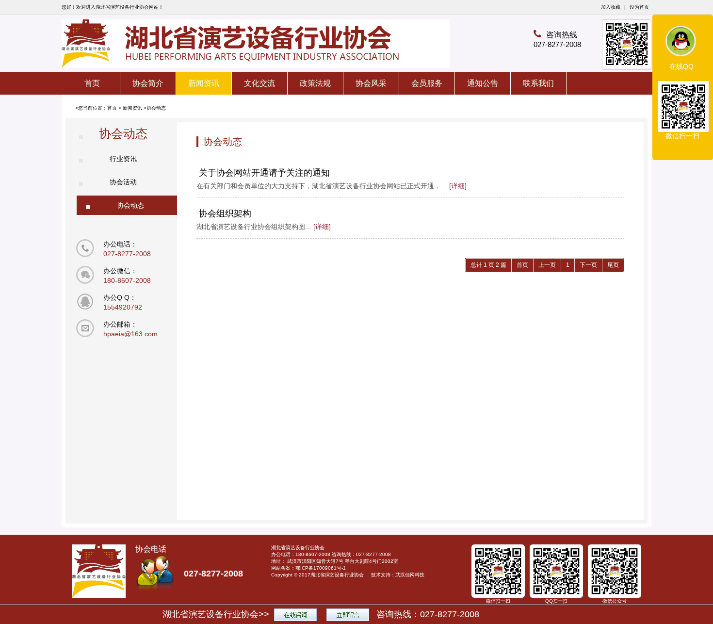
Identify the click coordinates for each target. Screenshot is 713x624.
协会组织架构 (225, 213)
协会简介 (147, 83)
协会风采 (371, 83)
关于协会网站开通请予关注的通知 (264, 173)
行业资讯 (123, 159)
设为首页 (639, 7)
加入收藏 (610, 7)
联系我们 (538, 83)
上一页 (547, 265)
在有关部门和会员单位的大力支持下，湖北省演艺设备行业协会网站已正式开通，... (331, 186)
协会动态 (156, 108)
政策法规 (315, 83)
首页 (92, 83)
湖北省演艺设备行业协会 (337, 574)
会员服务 (426, 83)
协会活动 (123, 182)
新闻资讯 (203, 83)
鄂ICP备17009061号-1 (320, 568)
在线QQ (681, 66)
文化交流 (259, 83)
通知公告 (482, 83)
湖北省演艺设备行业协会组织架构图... (263, 226)
